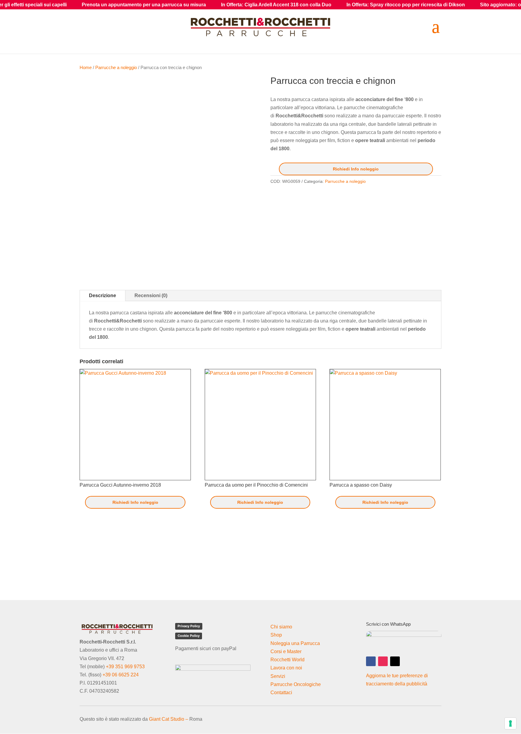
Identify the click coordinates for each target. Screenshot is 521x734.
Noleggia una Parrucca (295, 643)
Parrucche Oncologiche (295, 684)
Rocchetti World (287, 659)
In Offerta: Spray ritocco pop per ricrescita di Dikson (369, 4)
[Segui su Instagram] (383, 661)
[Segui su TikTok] (395, 661)
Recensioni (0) (150, 295)
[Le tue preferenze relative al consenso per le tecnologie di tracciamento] (510, 723)
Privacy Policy (189, 626)
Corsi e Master (286, 651)
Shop (276, 634)
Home (86, 67)
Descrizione (102, 295)
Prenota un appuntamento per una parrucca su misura (108, 4)
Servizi (277, 676)
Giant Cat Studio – (168, 719)
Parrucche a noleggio (116, 67)
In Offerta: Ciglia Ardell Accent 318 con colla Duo (240, 4)
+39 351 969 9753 (125, 666)
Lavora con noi (286, 667)
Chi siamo (281, 626)
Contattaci (281, 692)
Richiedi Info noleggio (356, 169)
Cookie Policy (189, 636)
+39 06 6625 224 (121, 674)
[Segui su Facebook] (371, 661)
